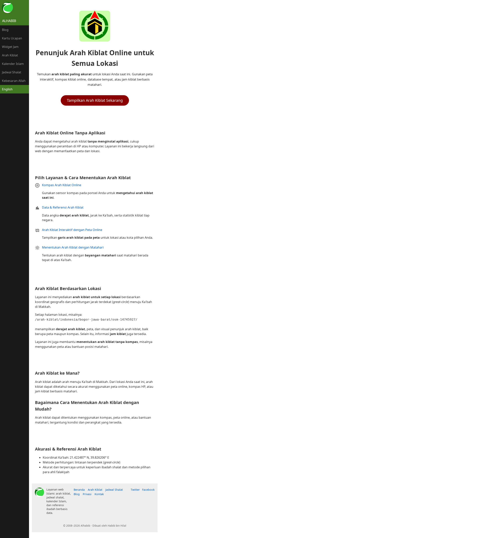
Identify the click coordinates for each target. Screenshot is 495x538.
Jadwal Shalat (11, 72)
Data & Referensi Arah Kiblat (63, 207)
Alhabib (9, 20)
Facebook (148, 489)
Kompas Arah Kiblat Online (61, 185)
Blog (5, 30)
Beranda (79, 489)
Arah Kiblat (10, 55)
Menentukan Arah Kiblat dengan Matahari (73, 247)
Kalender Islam (13, 64)
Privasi (87, 494)
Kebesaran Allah (14, 81)
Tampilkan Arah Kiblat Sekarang (95, 100)
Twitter (135, 489)
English (7, 89)
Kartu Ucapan (12, 38)
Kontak (99, 494)
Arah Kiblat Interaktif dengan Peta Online (72, 230)
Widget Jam (10, 47)
